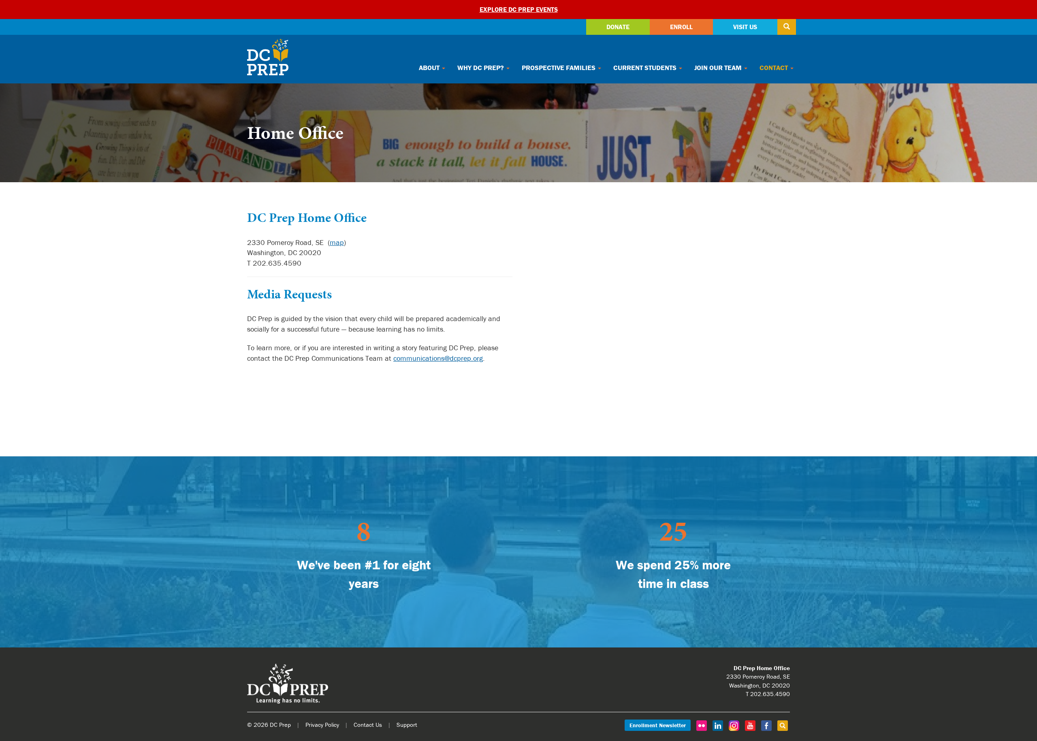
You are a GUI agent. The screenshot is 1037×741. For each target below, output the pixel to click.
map (337, 242)
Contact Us (368, 724)
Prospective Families (559, 67)
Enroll (681, 27)
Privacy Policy (322, 724)
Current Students (645, 67)
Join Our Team (718, 67)
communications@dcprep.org (438, 358)
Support (407, 724)
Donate (617, 27)
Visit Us (745, 27)
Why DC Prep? (481, 67)
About (430, 67)
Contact (774, 67)
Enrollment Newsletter (657, 725)
